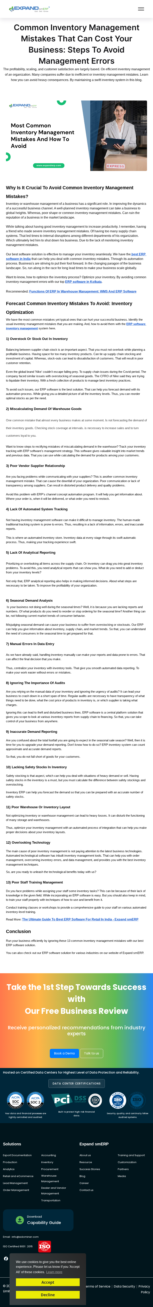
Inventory (47, 1162)
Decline (48, 1294)
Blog (82, 1176)
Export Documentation (17, 1155)
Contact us (86, 1190)
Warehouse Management (50, 1178)
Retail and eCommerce (18, 1176)
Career (84, 1183)
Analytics (9, 1169)
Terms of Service (97, 1286)
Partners (123, 1169)
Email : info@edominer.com (21, 1237)
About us (85, 1155)
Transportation (50, 1200)
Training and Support (131, 1155)
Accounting (48, 1155)
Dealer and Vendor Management (53, 1190)
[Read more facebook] (6, 1258)
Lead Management (15, 1183)
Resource (85, 1162)
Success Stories (89, 1169)
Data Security (124, 1286)
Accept (47, 1282)
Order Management (16, 1190)
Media (122, 1176)
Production (10, 1162)
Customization (127, 1162)
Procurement (49, 1169)
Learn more (54, 1272)
